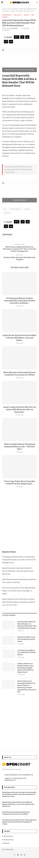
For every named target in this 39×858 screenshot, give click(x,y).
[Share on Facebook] (22, 37)
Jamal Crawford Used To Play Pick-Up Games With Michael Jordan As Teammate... (19, 409)
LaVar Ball (27, 209)
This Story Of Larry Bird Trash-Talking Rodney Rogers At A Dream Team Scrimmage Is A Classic (18, 591)
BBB (5, 209)
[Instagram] (18, 855)
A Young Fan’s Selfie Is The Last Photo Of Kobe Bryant (26, 652)
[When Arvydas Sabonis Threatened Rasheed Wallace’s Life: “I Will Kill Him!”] (19, 429)
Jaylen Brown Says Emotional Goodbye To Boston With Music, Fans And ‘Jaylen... (19, 337)
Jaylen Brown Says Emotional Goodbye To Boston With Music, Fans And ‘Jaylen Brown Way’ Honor (17, 571)
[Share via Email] (11, 41)
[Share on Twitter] (27, 37)
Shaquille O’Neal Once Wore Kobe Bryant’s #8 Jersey (26, 639)
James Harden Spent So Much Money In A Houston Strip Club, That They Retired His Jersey (26, 625)
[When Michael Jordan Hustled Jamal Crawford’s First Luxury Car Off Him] (19, 357)
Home (4, 9)
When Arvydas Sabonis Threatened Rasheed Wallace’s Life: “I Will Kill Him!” (19, 446)
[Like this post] (17, 37)
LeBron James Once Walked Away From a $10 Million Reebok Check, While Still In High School (25, 668)
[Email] (21, 855)
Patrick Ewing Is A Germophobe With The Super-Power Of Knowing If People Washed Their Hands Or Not (26, 686)
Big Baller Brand (15, 209)
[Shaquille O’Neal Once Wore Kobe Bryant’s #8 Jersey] (8, 640)
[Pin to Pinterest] (6, 41)
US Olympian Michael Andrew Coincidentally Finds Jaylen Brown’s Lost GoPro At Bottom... (19, 300)
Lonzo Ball (7, 213)
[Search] (37, 2)
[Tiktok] (24, 855)
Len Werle (13, 28)
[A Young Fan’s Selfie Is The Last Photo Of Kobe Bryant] (8, 653)
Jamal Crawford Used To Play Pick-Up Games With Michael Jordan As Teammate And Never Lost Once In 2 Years (18, 602)
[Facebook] (14, 855)
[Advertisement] (19, 524)
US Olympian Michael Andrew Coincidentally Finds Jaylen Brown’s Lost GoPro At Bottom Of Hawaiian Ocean (19, 560)
